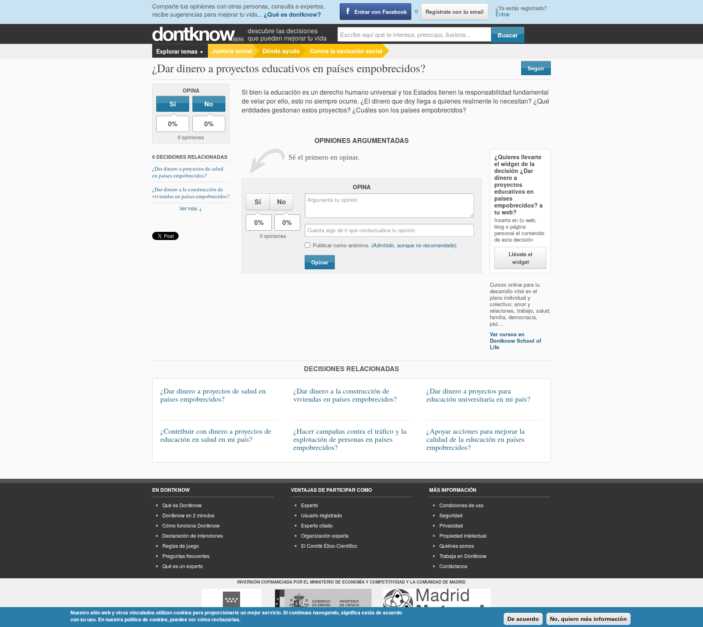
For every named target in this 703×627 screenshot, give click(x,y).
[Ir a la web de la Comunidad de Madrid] (231, 604)
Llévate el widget (521, 258)
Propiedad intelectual (463, 535)
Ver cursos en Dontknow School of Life (515, 340)
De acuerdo (523, 619)
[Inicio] (200, 34)
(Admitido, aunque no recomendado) (413, 245)
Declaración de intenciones (192, 535)
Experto (309, 505)
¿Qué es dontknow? (292, 14)
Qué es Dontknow (182, 505)
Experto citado (317, 525)
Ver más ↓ (190, 208)
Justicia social (232, 51)
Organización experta (325, 535)
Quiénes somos (456, 545)
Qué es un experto (182, 565)
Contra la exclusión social (346, 51)
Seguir (536, 68)
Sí (173, 103)
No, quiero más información (588, 619)
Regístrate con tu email (455, 11)
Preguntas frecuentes (186, 555)
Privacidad (451, 525)
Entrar (503, 14)
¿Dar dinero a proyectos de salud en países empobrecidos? (187, 172)
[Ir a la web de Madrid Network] (437, 604)
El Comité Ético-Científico (329, 545)
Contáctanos (453, 565)
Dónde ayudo (281, 51)
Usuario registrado (321, 515)
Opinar (319, 262)
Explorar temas (180, 51)
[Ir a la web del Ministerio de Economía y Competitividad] (323, 604)
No (208, 103)
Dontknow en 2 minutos (188, 515)
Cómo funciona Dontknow (191, 525)
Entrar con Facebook (380, 11)
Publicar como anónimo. (384, 245)
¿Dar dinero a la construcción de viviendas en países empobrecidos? (190, 193)
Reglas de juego (180, 545)
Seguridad (451, 515)
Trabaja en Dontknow (463, 555)
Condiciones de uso (461, 505)
